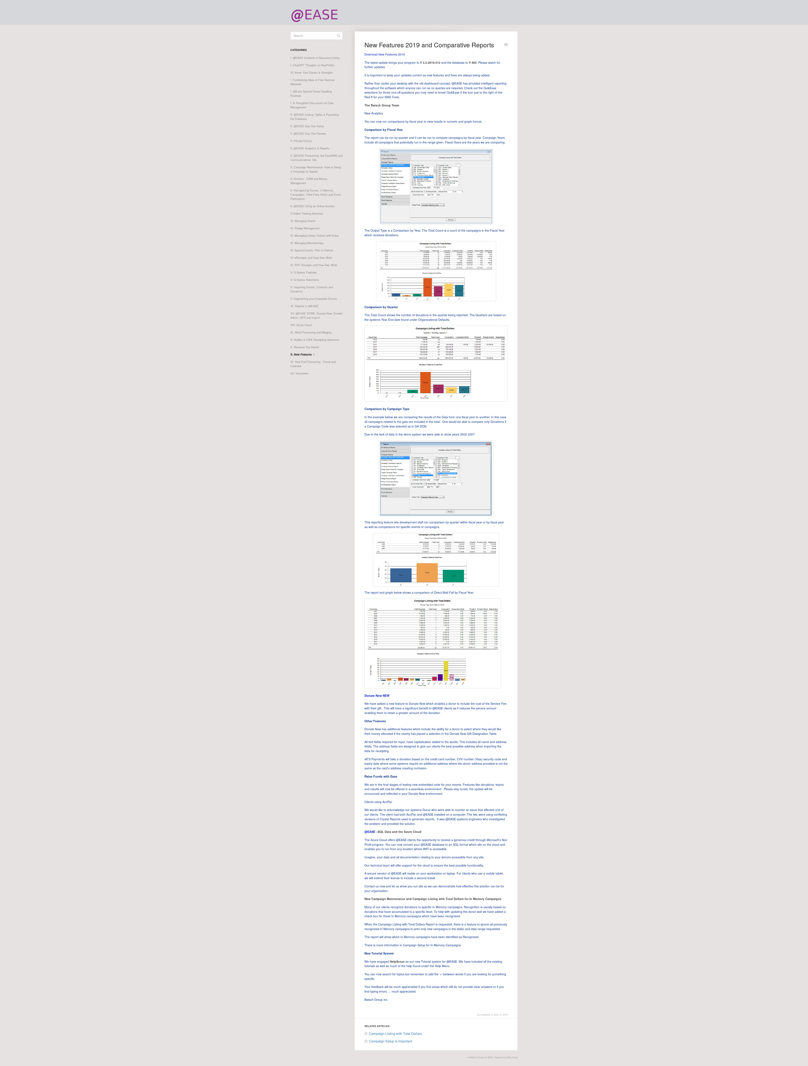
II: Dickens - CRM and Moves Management (308, 181)
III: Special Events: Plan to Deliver (311, 250)
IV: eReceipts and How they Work (311, 258)
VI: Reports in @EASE (304, 306)
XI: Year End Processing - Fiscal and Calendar (313, 364)
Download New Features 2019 (384, 54)
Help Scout (512, 1057)
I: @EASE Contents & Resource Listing (314, 58)
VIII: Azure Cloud (301, 325)
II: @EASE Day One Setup (307, 126)
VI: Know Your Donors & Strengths (311, 72)
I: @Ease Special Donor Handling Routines (311, 93)
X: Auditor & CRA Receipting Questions (314, 340)
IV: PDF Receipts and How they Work (313, 265)
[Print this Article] (506, 45)
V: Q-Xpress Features (303, 272)
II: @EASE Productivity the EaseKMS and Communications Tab (316, 158)
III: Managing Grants (302, 221)
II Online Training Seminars (306, 213)
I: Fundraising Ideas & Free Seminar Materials (312, 82)
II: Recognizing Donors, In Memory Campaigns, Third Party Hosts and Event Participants (315, 194)
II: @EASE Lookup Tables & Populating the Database (314, 117)
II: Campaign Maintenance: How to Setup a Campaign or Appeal (315, 169)
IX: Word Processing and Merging (310, 332)
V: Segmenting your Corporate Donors (313, 299)
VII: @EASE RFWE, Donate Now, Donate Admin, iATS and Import (316, 315)
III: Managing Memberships (307, 243)
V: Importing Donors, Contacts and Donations (311, 289)
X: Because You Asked (304, 347)
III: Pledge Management (305, 228)
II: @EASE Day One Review (308, 133)
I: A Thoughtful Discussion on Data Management (312, 105)
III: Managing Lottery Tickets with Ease (314, 236)
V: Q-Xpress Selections (304, 280)
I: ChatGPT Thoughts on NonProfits (312, 65)
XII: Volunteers (299, 373)
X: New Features (301, 354)
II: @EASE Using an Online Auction (312, 206)
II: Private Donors (301, 141)
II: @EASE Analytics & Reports (310, 148)
